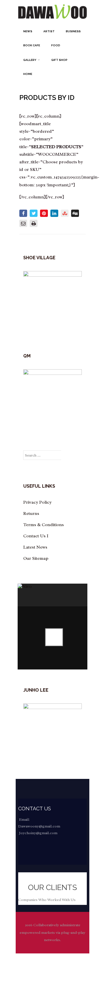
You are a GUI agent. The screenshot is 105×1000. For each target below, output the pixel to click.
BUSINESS (73, 31)
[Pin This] (44, 213)
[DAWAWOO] (52, 21)
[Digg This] (75, 213)
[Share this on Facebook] (23, 213)
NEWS (27, 31)
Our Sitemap (35, 558)
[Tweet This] (34, 213)
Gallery (29, 59)
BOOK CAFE (31, 45)
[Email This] (23, 223)
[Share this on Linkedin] (54, 213)
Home (27, 73)
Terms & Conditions (43, 524)
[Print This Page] (34, 223)
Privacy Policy (37, 502)
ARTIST (49, 31)
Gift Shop (59, 59)
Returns (31, 513)
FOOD (55, 45)
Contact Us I (35, 536)
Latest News (35, 547)
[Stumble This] (65, 213)
